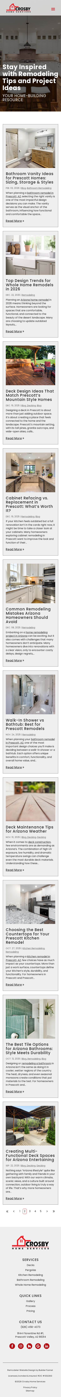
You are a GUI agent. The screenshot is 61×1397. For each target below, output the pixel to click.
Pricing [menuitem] (30, 1311)
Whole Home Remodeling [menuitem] (30, 1285)
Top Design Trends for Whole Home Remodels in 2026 (29, 285)
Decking (41, 837)
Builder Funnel (46, 1370)
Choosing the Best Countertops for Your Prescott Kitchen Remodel (27, 936)
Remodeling (28, 295)
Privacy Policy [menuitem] (30, 1387)
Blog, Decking (28, 405)
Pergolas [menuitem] (30, 1270)
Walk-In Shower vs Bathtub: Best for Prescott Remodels (25, 724)
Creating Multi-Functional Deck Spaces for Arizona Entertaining (30, 1155)
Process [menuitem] (31, 1306)
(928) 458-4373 (30, 1327)
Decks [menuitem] (30, 1265)
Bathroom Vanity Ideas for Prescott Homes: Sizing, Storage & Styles (29, 178)
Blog (23, 188)
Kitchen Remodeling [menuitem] (30, 1275)
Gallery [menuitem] (30, 1301)
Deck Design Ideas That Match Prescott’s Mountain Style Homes (30, 395)
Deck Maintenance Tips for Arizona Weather (29, 829)
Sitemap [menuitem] (30, 1390)
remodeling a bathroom (36, 1063)
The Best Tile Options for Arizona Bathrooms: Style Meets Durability (29, 1048)
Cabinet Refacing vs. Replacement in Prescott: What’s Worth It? (29, 504)
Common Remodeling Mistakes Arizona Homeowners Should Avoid (28, 615)
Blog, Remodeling (31, 1058)
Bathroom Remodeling (39, 188)
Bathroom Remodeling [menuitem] (30, 1280)
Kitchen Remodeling (34, 948)
